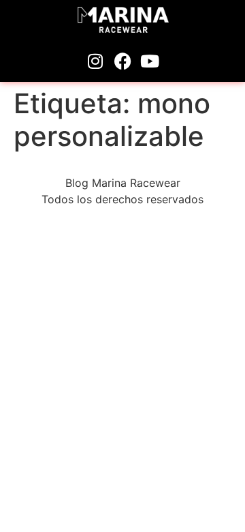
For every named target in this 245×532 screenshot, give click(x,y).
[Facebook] (122, 61)
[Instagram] (95, 61)
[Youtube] (149, 61)
